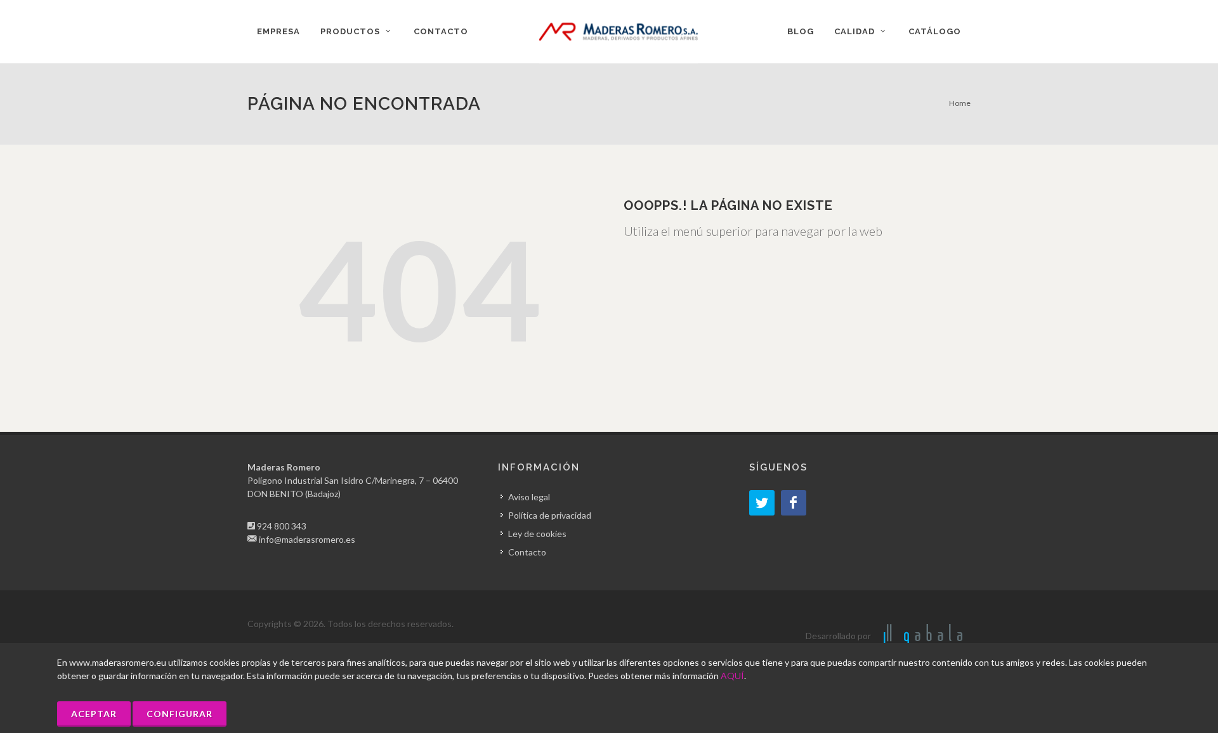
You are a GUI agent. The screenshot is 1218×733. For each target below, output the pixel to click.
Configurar (180, 713)
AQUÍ (732, 675)
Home (960, 103)
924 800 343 (281, 526)
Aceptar (94, 713)
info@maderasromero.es (307, 539)
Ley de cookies (537, 533)
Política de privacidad (549, 515)
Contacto (527, 552)
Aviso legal (529, 496)
